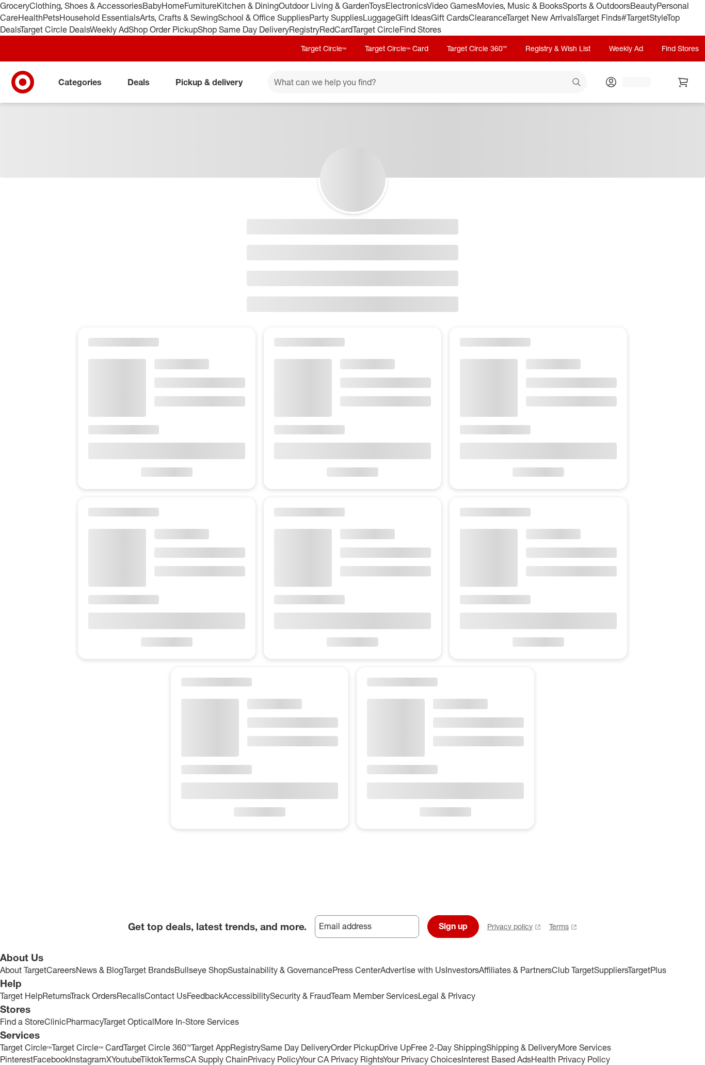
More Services (584, 1047)
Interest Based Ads (496, 1059)
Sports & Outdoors (596, 6)
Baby (152, 6)
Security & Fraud (300, 996)
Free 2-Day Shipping (448, 1047)
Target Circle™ (323, 48)
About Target (23, 970)
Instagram (87, 1059)
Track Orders (93, 996)
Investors (462, 970)
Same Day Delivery (296, 1047)
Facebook (51, 1059)
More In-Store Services (196, 1021)
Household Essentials (99, 17)
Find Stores (420, 29)
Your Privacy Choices (422, 1059)
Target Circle (375, 29)
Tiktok (151, 1059)
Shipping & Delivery (522, 1047)
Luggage (379, 17)
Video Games (452, 6)
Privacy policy (510, 926)
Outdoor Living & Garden (324, 6)
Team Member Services (374, 996)
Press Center (356, 970)
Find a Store (22, 1021)
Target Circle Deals (55, 29)
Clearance (487, 17)
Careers (61, 970)
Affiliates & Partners (515, 970)
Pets (51, 17)
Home (173, 6)
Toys (377, 6)
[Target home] (22, 82)
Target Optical (128, 1021)
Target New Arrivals (541, 17)
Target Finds (598, 17)
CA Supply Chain (216, 1059)
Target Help (21, 996)
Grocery (14, 6)
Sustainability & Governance (280, 970)
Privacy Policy (273, 1059)
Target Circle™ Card (396, 48)
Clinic (55, 1021)
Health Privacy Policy (570, 1059)
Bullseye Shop (201, 970)
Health (30, 17)
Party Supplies (336, 17)
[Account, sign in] (631, 82)
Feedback (205, 996)
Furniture (200, 6)
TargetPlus (647, 970)
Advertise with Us (412, 970)
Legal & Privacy (446, 996)
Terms (559, 926)
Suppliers (611, 970)
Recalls (131, 996)
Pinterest (16, 1059)
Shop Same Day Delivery (243, 29)
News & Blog (99, 970)
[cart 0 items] (683, 82)
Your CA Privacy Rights (341, 1059)
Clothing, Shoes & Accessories (85, 6)
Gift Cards (450, 17)
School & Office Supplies (263, 17)
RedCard (335, 29)
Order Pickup (355, 1047)
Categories (80, 81)
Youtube (125, 1059)
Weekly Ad (109, 29)
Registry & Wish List (557, 48)
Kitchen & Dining (248, 6)
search (577, 82)
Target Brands (148, 970)
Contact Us (166, 996)
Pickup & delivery (209, 81)
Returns (56, 996)
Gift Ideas (413, 17)
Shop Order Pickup (163, 29)
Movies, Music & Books (520, 6)
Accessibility (246, 996)
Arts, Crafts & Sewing (179, 17)
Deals (138, 81)
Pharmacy (84, 1021)
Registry (304, 29)
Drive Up (395, 1047)
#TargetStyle (644, 17)
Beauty (643, 6)
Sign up (453, 926)
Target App (210, 1047)
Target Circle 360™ (477, 48)
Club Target (573, 970)
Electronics (406, 6)
